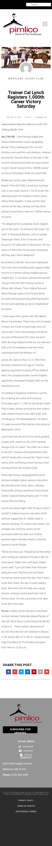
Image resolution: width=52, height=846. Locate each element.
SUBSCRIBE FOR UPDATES (20, 730)
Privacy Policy (26, 800)
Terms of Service (26, 806)
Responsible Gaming (26, 812)
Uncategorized (41, 117)
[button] (45, 24)
